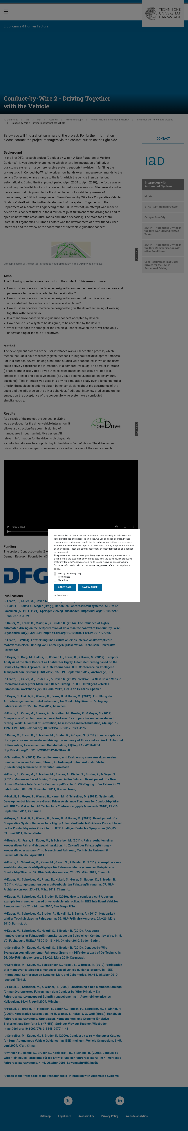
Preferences (64, 577)
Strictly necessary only (70, 573)
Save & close (89, 587)
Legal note (62, 595)
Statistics (63, 580)
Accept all (65, 587)
